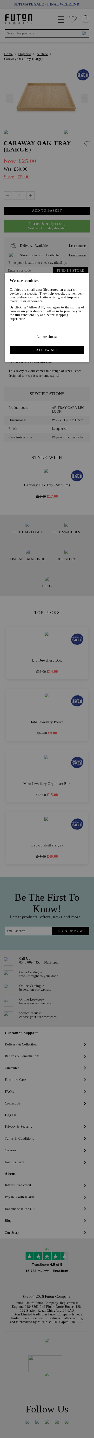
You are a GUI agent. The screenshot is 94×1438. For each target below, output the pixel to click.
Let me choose (47, 337)
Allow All (47, 350)
